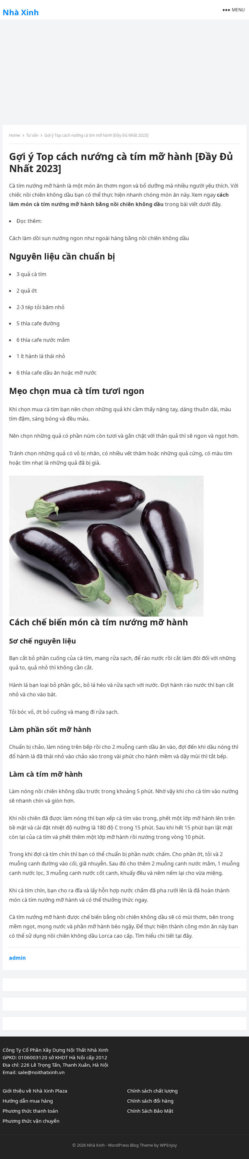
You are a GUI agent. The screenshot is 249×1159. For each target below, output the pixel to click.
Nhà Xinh (21, 12)
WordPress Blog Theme (130, 1145)
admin (17, 957)
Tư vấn (32, 135)
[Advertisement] (124, 69)
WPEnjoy (168, 1145)
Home (14, 135)
